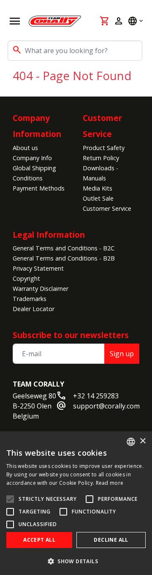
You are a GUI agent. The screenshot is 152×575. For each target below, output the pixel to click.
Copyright (26, 278)
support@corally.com (106, 406)
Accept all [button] (39, 539)
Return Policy (101, 158)
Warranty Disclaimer (40, 289)
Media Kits (97, 188)
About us (25, 148)
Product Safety (104, 148)
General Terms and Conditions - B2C (63, 248)
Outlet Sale (98, 198)
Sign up (122, 353)
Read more (110, 482)
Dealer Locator (33, 309)
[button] (76, 561)
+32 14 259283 (96, 395)
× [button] (142, 441)
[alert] (76, 503)
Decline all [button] (111, 539)
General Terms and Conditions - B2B (64, 258)
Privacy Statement (38, 268)
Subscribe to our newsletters (71, 335)
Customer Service (107, 208)
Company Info (32, 158)
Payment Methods (39, 188)
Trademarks (29, 299)
